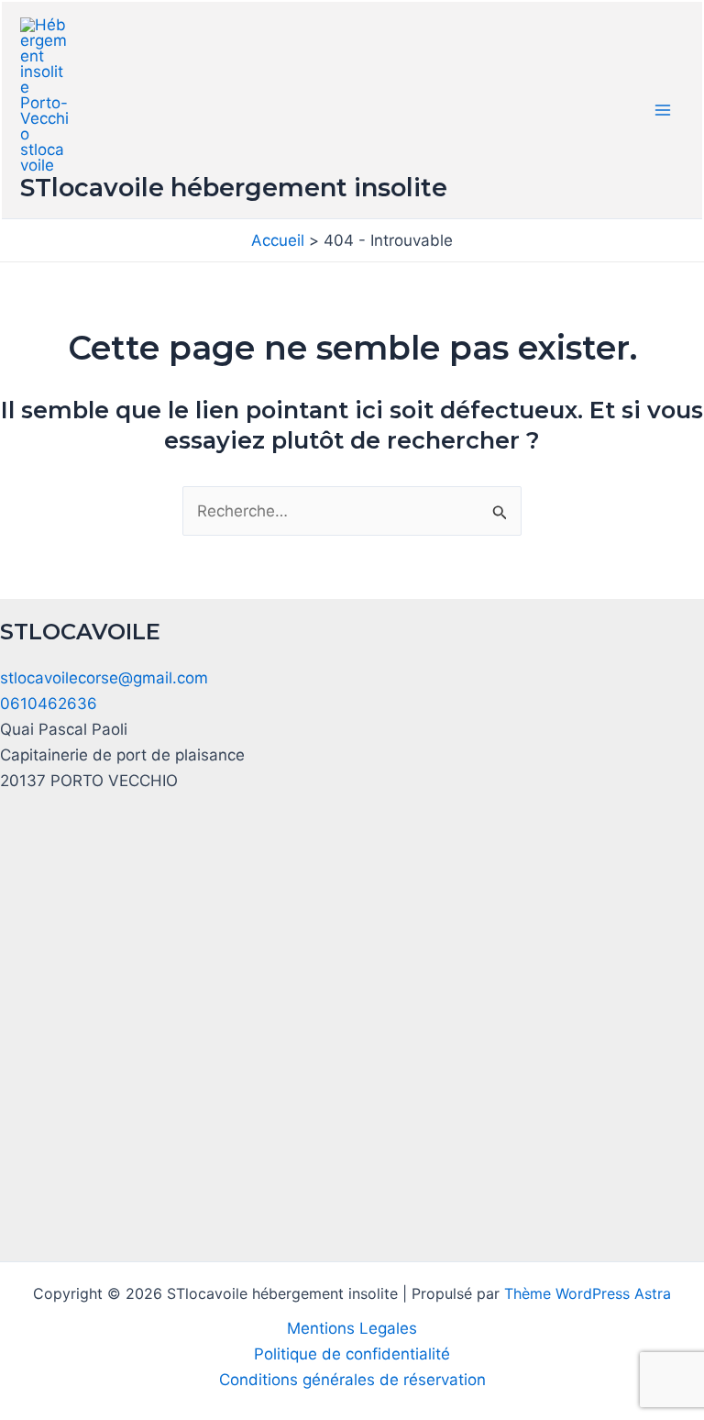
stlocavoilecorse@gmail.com (104, 678)
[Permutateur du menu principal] (664, 110)
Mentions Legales (352, 1328)
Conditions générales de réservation (352, 1379)
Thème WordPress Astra (587, 1293)
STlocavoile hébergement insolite (233, 187)
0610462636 (48, 703)
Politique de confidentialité (352, 1354)
